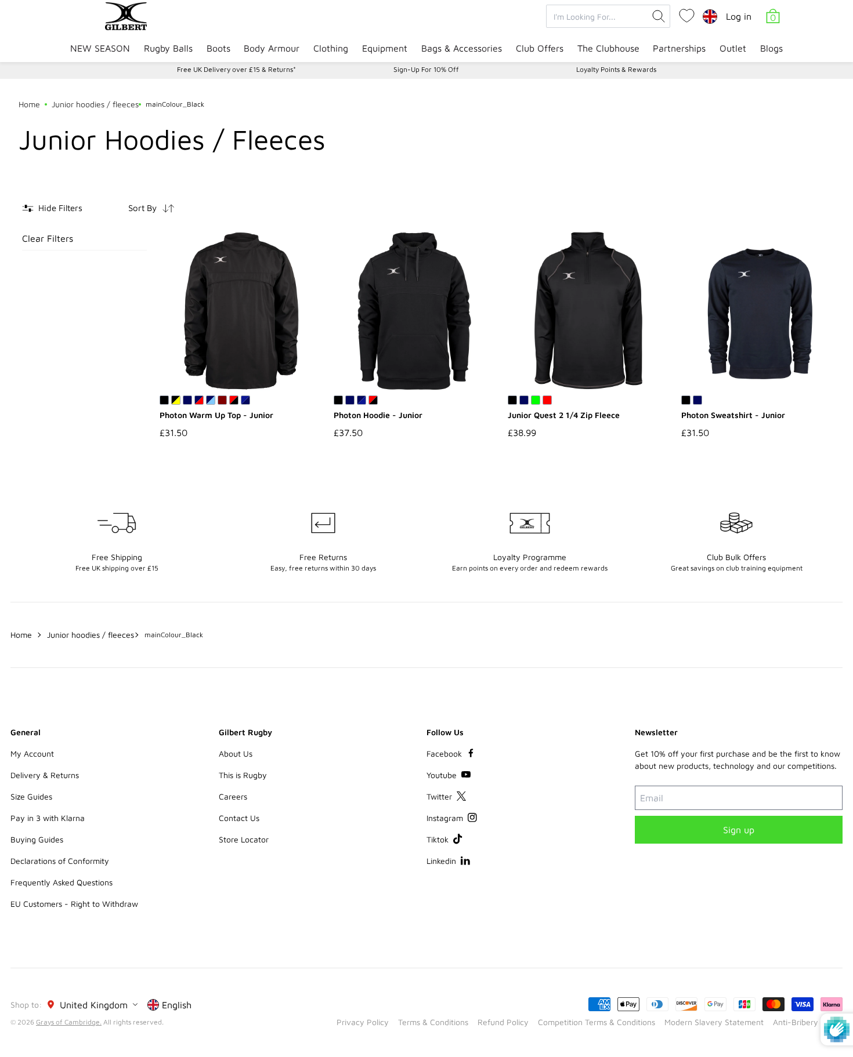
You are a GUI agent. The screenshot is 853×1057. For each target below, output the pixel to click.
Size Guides (31, 796)
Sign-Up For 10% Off (426, 69)
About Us (235, 753)
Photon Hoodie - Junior (378, 415)
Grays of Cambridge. (69, 1022)
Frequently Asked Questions (61, 882)
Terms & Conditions (433, 1022)
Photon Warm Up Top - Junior (216, 415)
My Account (32, 753)
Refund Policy (503, 1022)
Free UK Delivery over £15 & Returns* (236, 69)
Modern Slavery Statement (714, 1022)
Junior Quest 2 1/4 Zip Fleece (564, 415)
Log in (738, 16)
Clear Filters (47, 238)
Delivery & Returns (44, 775)
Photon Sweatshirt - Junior (733, 415)
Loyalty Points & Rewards (616, 69)
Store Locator (244, 839)
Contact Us (239, 818)
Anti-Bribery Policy (808, 1022)
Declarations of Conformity (59, 861)
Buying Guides (36, 839)
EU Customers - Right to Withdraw (74, 904)
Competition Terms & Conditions (596, 1022)
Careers (233, 796)
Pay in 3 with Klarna (47, 818)
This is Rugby (243, 775)
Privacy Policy (363, 1022)
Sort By (142, 208)
